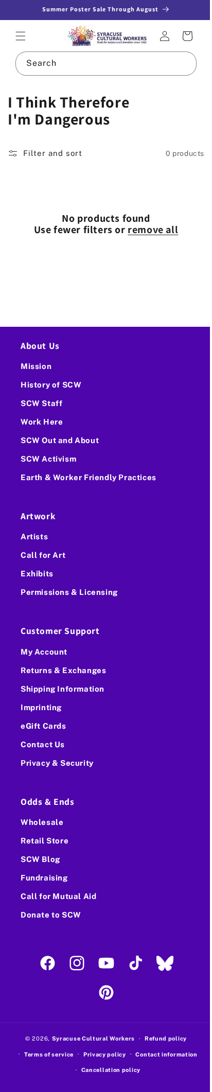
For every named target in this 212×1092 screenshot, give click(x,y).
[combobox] (102, 62)
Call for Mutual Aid (58, 896)
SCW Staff (41, 403)
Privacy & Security (57, 763)
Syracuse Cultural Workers (89, 1038)
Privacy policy (100, 1054)
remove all (149, 228)
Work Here (42, 421)
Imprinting (41, 707)
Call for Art (43, 555)
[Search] (177, 62)
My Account (44, 651)
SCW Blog (40, 859)
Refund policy (161, 1038)
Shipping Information (62, 688)
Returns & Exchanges (63, 670)
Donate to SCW (51, 914)
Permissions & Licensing (69, 592)
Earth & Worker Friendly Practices (88, 477)
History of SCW (51, 384)
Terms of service (44, 1054)
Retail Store (44, 840)
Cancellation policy (106, 1070)
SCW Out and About (60, 440)
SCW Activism (48, 458)
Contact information (162, 1054)
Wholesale (42, 822)
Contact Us (43, 744)
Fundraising (44, 877)
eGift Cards (43, 725)
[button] (20, 35)
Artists (34, 536)
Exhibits (37, 573)
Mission (36, 366)
